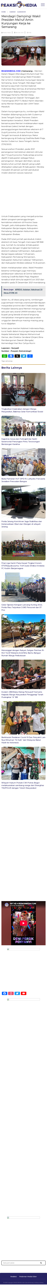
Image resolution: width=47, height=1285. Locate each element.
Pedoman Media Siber (28, 1277)
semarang (8, 361)
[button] (41, 1263)
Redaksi (13, 1277)
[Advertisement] (23, 25)
